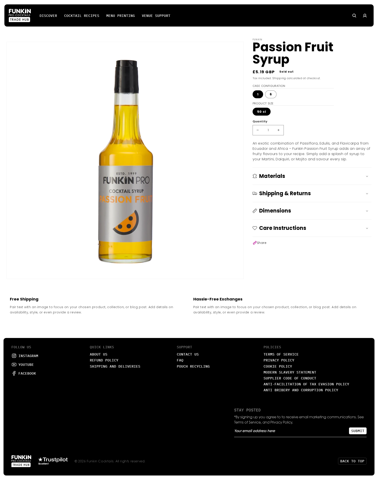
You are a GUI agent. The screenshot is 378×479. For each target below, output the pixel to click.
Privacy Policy (279, 360)
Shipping (279, 78)
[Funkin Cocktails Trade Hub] (20, 15)
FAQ (180, 360)
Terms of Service (281, 354)
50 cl (261, 111)
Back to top (352, 461)
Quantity (260, 121)
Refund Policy (104, 360)
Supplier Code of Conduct (290, 378)
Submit (357, 431)
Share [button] (262, 243)
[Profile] (364, 15)
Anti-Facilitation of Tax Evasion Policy (306, 384)
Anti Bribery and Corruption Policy (301, 390)
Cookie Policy (278, 366)
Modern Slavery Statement (290, 372)
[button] (312, 176)
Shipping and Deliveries (115, 366)
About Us (98, 354)
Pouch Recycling (193, 366)
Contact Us (188, 354)
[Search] (354, 15)
